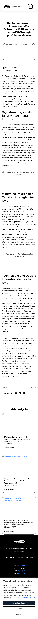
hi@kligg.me (22, 571)
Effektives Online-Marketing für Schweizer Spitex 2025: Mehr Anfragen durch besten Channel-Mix (18, 523)
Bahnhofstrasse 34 (19, 566)
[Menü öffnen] (30, 6)
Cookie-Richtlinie (29, 598)
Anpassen (19, 609)
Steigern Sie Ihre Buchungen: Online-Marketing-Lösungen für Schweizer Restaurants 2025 (18, 481)
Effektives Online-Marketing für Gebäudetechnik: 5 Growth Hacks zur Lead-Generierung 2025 (18, 439)
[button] (16, 393)
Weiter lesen (9, 448)
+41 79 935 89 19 (22, 573)
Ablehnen (19, 614)
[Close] (36, 578)
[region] (19, 598)
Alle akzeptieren (19, 603)
